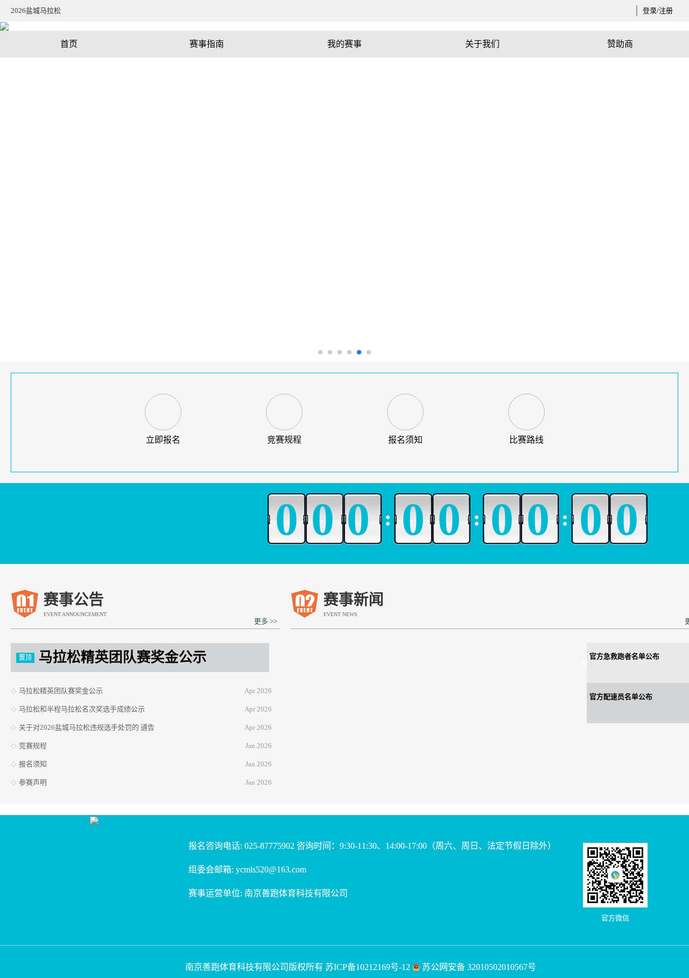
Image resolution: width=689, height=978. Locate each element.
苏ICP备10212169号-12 (367, 967)
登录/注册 (658, 10)
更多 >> (265, 621)
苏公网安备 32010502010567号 (479, 967)
